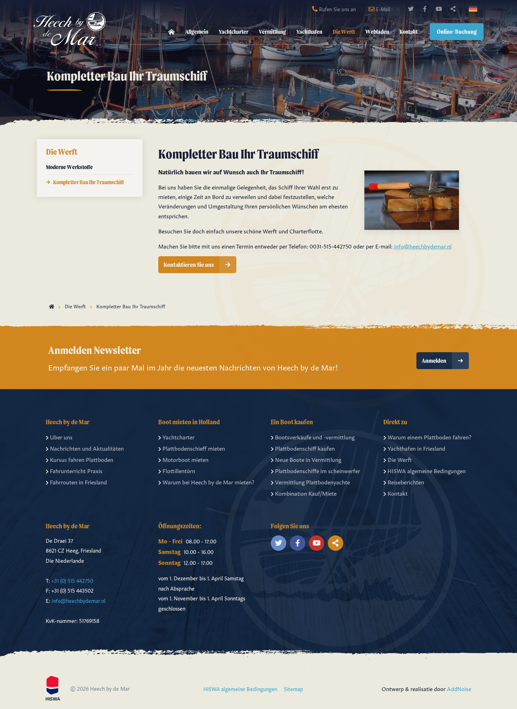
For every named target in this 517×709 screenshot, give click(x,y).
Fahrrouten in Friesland (78, 481)
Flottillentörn (178, 470)
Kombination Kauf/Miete (306, 493)
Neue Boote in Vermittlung (308, 459)
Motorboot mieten (185, 459)
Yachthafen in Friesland (416, 448)
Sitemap (293, 688)
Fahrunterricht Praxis (76, 470)
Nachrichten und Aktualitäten (87, 448)
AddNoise (459, 688)
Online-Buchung (457, 31)
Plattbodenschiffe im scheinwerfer (317, 470)
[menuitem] (171, 32)
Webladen (377, 31)
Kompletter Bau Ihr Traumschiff (88, 182)
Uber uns (61, 436)
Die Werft (344, 31)
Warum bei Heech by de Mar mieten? (208, 481)
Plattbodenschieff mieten (193, 448)
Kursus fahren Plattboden (81, 459)
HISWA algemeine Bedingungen (427, 470)
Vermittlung (272, 31)
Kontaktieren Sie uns (189, 264)
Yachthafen (309, 31)
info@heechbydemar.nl (423, 246)
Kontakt (408, 31)
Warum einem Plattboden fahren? (429, 436)
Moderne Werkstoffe (69, 166)
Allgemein (196, 31)
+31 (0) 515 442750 (72, 580)
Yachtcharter (233, 31)
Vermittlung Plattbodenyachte (312, 481)
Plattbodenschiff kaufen (305, 448)
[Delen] (474, 8)
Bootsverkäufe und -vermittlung (315, 436)
